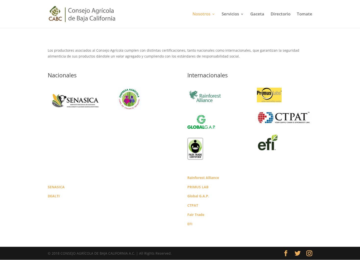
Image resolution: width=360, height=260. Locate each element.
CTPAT (192, 205)
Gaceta (257, 14)
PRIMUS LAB (197, 187)
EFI (189, 224)
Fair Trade (195, 214)
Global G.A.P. (198, 196)
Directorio (280, 14)
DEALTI (54, 196)
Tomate (304, 14)
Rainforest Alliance (203, 177)
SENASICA (56, 187)
